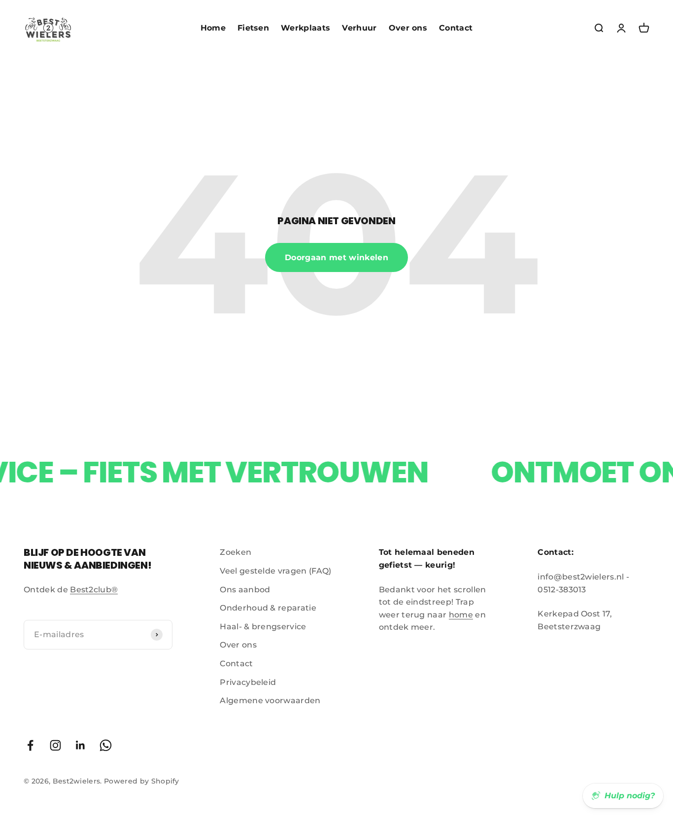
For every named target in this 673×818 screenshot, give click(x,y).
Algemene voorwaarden (270, 700)
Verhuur (359, 28)
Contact (455, 28)
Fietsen (253, 28)
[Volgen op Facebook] (30, 745)
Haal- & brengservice (263, 626)
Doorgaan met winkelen (336, 257)
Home (213, 28)
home (461, 614)
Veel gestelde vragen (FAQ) (275, 571)
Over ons (408, 28)
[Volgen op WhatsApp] (105, 745)
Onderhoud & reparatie (268, 608)
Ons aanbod (245, 589)
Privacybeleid (248, 682)
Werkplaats (305, 28)
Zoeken (235, 552)
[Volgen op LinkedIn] (80, 745)
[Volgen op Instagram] (55, 745)
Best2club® (94, 589)
